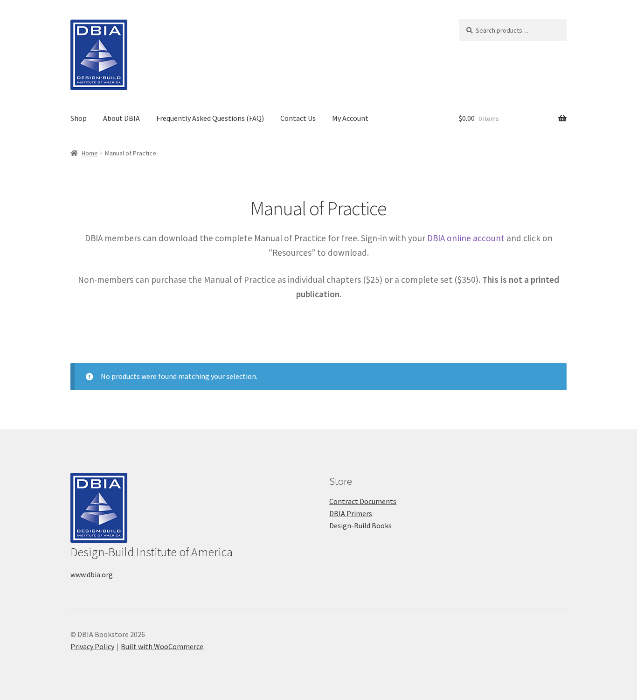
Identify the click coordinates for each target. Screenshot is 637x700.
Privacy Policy (92, 646)
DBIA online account (466, 238)
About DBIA (121, 118)
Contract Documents (362, 501)
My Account (350, 118)
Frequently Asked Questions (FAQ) (210, 118)
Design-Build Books (360, 525)
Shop (78, 118)
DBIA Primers (350, 513)
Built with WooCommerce (162, 646)
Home (90, 153)
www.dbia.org (91, 574)
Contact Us (298, 118)
